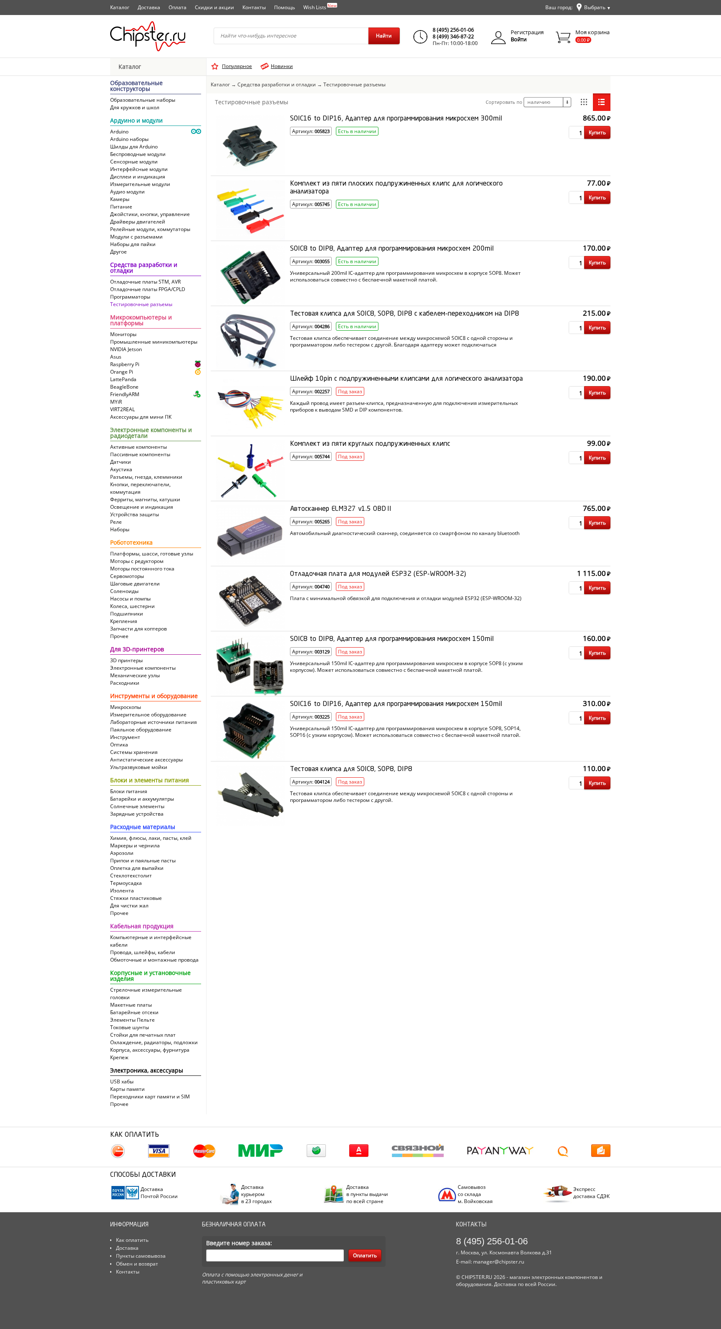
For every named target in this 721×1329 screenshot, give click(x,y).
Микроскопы (125, 707)
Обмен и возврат (137, 1263)
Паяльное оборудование (140, 729)
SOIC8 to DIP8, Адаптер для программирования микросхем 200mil (392, 249)
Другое (118, 251)
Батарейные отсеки (134, 1012)
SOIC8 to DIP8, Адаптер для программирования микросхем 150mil (392, 639)
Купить (597, 132)
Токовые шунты (129, 1027)
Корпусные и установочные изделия (150, 976)
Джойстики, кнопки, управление (150, 214)
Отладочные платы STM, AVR (145, 281)
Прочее (119, 636)
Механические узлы (135, 675)
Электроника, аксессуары (146, 1071)
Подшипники (126, 613)
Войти (519, 39)
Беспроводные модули (138, 154)
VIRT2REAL (122, 409)
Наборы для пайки (133, 244)
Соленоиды (124, 591)
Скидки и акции (214, 7)
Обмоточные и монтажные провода (154, 959)
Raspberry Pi (124, 364)
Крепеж (119, 1057)
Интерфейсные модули (139, 169)
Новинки (282, 66)
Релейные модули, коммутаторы (150, 229)
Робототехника (131, 543)
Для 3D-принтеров (137, 649)
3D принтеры (126, 660)
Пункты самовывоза (141, 1255)
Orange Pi (121, 371)
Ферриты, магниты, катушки (145, 499)
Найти (384, 35)
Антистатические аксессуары (146, 759)
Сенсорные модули (134, 161)
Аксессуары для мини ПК (140, 416)
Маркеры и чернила (135, 845)
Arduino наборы (129, 139)
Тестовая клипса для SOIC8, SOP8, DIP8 (351, 769)
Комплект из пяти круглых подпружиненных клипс (370, 444)
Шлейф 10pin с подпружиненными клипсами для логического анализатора (406, 379)
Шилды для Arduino (134, 146)
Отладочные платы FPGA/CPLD (147, 289)
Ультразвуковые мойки (138, 767)
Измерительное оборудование (148, 714)
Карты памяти (127, 1089)
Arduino (119, 131)
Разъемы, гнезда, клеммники (146, 476)
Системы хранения (134, 752)
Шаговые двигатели (135, 583)
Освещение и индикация (141, 506)
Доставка (149, 7)
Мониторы (123, 334)
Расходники (124, 682)
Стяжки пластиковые (136, 898)
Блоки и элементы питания (149, 780)
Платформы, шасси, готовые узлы (151, 553)
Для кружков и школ (134, 107)
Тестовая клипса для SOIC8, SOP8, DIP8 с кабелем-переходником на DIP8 (404, 314)
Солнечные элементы (137, 806)
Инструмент (125, 737)
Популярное (237, 66)
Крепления (123, 621)
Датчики (120, 461)
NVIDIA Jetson (126, 349)
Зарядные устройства (137, 813)
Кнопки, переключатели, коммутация (140, 488)
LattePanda (123, 379)
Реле (116, 521)
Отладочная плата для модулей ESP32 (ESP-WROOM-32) (378, 574)
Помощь (284, 7)
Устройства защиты (134, 514)
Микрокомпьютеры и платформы (141, 320)
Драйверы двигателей (137, 221)
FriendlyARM (124, 394)
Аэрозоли (122, 853)
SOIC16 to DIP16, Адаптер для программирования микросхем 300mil (396, 119)
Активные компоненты (138, 446)
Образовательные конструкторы (136, 86)
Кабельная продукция (142, 926)
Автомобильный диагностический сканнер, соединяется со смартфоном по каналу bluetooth (404, 533)
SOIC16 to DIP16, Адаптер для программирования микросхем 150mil (396, 704)
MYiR (116, 401)
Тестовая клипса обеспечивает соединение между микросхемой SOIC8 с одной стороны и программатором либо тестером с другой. (401, 796)
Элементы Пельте (132, 1019)
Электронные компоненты (143, 667)
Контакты (254, 7)
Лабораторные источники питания (153, 722)
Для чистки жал (129, 905)
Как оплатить (132, 1240)
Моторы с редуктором (137, 561)
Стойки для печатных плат (143, 1034)
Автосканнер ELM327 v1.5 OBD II (340, 509)
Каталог (119, 7)
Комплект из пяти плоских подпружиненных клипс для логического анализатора (396, 188)
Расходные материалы (142, 827)
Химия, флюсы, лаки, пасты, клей (151, 838)
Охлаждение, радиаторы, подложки (154, 1042)
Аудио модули (127, 191)
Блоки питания (128, 791)
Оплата (178, 7)
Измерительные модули (140, 184)
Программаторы (130, 296)
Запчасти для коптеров (138, 628)
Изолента (122, 890)
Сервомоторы (127, 576)
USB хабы (122, 1081)
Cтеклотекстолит (131, 875)
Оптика (119, 744)
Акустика (121, 469)
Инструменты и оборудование (154, 696)
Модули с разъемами (136, 236)
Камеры (119, 199)
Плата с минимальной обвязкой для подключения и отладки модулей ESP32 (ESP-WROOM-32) (406, 598)
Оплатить (365, 1255)
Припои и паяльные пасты (143, 860)
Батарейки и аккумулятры (142, 798)
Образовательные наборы (142, 99)
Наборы (119, 529)
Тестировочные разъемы (141, 304)
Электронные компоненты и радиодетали (151, 433)
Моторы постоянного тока (142, 568)
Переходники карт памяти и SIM (150, 1096)
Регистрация (527, 32)
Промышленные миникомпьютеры (153, 341)
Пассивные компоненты (140, 454)
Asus (115, 356)
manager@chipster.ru (498, 1261)
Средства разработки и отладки (143, 268)
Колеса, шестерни (132, 606)
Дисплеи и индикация (137, 176)
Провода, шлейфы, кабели (142, 952)
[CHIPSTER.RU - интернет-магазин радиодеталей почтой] (147, 36)
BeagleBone (124, 386)
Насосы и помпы (130, 598)
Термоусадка (126, 883)
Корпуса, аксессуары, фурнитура (149, 1049)
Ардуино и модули (136, 121)
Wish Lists (320, 7)
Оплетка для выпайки (137, 868)
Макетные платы (131, 1004)
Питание (121, 206)
